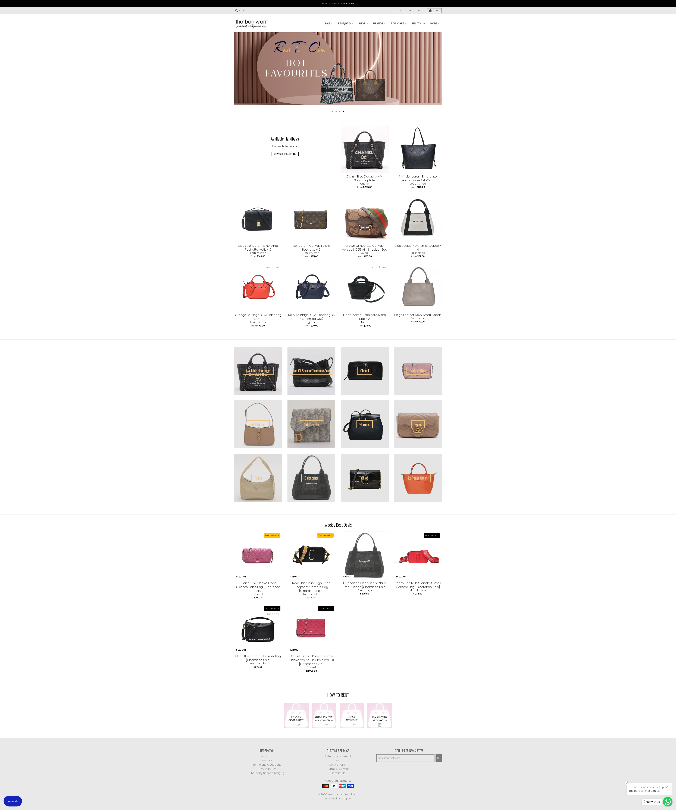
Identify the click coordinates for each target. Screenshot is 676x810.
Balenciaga (418, 253)
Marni (364, 322)
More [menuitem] (433, 23)
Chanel (364, 183)
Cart (436, 10)
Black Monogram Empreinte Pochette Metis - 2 (258, 248)
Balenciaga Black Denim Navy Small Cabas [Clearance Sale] (364, 585)
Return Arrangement (338, 756)
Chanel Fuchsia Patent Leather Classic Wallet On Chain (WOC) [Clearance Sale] (311, 660)
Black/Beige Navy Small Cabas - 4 (418, 248)
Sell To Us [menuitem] (418, 23)
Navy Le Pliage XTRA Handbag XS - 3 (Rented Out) (311, 317)
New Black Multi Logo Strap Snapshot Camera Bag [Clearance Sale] (311, 587)
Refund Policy (337, 765)
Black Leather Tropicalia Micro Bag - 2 (364, 317)
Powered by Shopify (338, 798)
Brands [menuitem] (378, 23)
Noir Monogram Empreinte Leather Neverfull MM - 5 (418, 178)
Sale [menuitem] (327, 23)
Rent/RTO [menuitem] (344, 23)
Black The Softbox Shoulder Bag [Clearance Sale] (258, 658)
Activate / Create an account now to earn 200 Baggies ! (338, 95)
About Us (267, 756)
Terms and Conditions (267, 765)
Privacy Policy (267, 769)
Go (438, 758)
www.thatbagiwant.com (343, 794)
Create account (415, 10)
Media (266, 760)
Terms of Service (338, 769)
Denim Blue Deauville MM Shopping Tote (364, 178)
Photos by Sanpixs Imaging (267, 773)
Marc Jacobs (311, 594)
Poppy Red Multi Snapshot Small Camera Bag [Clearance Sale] (418, 585)
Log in (399, 10)
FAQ (338, 760)
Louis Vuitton (418, 183)
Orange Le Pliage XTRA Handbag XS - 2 (258, 317)
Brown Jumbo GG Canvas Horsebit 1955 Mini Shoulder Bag (364, 248)
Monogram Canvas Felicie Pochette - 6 (311, 248)
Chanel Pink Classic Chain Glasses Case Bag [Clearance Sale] (258, 587)
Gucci (364, 253)
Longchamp (258, 322)
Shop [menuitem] (361, 23)
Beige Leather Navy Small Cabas (417, 315)
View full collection (285, 154)
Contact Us (338, 773)
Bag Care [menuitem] (397, 23)
